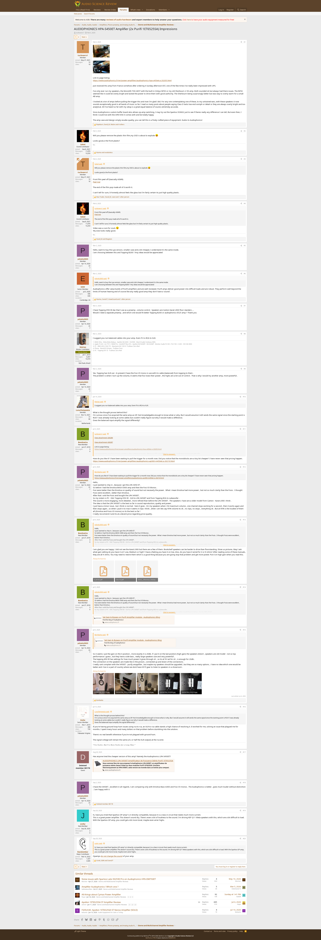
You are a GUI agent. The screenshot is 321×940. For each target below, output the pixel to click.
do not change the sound (111, 856)
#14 (244, 587)
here (189, 19)
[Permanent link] (136, 745)
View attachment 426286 (104, 438)
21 (129, 905)
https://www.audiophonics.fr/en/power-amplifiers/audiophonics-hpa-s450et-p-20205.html (132, 80)
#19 (244, 810)
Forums (123, 9)
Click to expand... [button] (169, 454)
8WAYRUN (172, 938)
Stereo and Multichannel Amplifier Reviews (113, 881)
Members (163, 9)
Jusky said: (98, 843)
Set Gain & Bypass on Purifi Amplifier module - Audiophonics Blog (131, 617)
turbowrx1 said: (100, 208)
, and (104, 861)
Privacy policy (232, 931)
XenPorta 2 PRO (151, 938)
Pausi (83, 897)
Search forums (89, 14)
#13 (244, 520)
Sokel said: (98, 164)
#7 (245, 306)
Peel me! (96, 182)
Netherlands (86, 423)
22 (132, 905)
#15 (244, 630)
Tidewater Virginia (84, 733)
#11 (244, 429)
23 (135, 905)
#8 (245, 334)
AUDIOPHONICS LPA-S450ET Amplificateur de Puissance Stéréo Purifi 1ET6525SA (138, 760)
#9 (245, 369)
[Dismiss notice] (245, 19)
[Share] (241, 42)
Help (241, 931)
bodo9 (238, 897)
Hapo (239, 904)
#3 (245, 159)
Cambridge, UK (85, 300)
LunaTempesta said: (102, 711)
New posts (78, 14)
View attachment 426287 (104, 442)
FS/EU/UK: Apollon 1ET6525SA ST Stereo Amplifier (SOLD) (110, 909)
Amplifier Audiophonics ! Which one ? (100, 886)
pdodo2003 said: (101, 278)
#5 (245, 245)
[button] (142, 10)
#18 (244, 782)
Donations (150, 9)
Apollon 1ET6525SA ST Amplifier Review (101, 902)
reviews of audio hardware (119, 19)
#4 (245, 203)
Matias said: (99, 402)
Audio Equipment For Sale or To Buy (110, 912)
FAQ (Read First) (83, 9)
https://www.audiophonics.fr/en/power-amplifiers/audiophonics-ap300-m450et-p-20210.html (134, 461)
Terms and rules (220, 931)
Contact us (208, 931)
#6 (245, 274)
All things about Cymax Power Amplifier (101, 894)
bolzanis (84, 912)
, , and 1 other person (112, 197)
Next (83, 37)
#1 (245, 42)
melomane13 (236, 889)
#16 (244, 707)
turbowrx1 (80, 33)
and (104, 153)
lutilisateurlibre (87, 889)
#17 (244, 752)
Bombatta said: (100, 472)
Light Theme (81, 931)
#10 (244, 397)
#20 (244, 838)
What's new (135, 9)
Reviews (97, 9)
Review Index (110, 9)
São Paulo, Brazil (84, 363)
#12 (244, 467)
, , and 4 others (110, 124)
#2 (245, 131)
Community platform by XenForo (147, 936)
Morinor (84, 881)
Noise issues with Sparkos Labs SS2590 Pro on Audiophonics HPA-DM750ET (119, 879)
